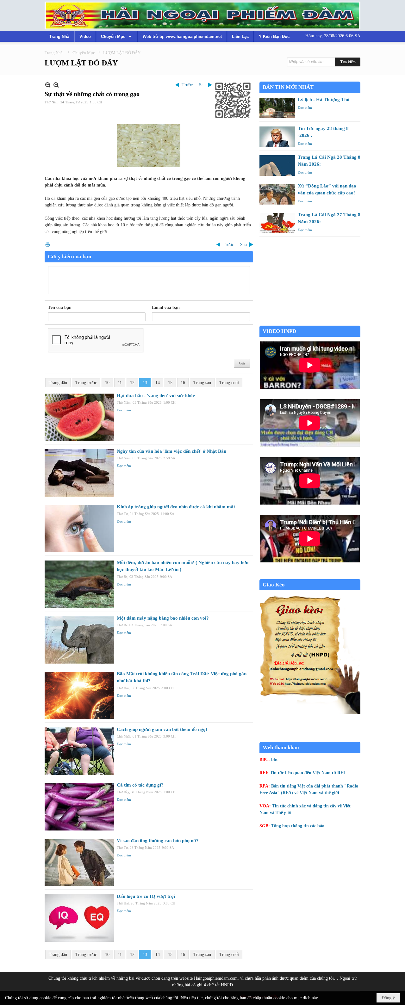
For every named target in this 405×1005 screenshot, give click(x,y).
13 (145, 382)
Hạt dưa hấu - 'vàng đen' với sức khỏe (156, 395)
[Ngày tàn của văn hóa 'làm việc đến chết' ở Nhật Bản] (79, 473)
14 (157, 382)
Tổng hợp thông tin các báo (297, 826)
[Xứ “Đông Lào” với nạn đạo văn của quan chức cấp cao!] (277, 194)
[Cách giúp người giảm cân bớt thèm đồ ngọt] (79, 751)
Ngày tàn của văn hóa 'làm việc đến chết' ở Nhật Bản (171, 451)
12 (132, 382)
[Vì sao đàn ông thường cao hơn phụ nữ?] (79, 862)
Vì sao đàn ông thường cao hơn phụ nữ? (158, 840)
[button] (117, 36)
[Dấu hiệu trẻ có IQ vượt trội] (79, 918)
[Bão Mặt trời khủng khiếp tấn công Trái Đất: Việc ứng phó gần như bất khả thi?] (79, 695)
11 (120, 382)
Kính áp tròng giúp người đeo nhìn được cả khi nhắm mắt (176, 506)
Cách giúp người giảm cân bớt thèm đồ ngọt (162, 729)
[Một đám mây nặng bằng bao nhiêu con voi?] (79, 640)
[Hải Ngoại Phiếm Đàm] (202, 15)
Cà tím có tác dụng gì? (140, 784)
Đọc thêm (124, 410)
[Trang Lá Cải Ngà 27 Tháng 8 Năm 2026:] (277, 223)
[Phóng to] (56, 85)
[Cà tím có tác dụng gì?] (79, 806)
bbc (274, 759)
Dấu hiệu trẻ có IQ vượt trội (146, 896)
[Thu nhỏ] (48, 85)
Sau (202, 85)
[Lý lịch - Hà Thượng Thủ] (277, 108)
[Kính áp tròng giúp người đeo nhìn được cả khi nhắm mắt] (79, 528)
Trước (187, 85)
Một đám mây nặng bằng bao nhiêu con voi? (163, 618)
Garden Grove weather (309, 322)
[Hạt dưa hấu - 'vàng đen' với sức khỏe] (79, 417)
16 (183, 382)
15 (170, 382)
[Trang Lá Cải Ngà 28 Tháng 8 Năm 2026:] (277, 165)
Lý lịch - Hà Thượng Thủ (323, 99)
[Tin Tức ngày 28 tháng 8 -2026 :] (277, 136)
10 (107, 382)
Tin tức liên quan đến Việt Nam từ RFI (307, 772)
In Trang (48, 244)
